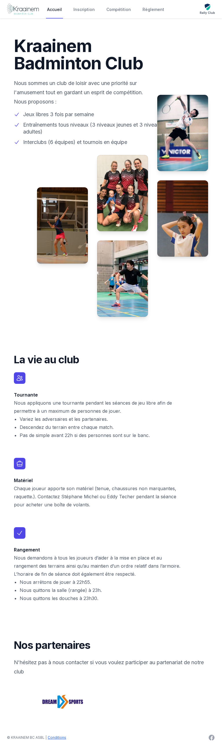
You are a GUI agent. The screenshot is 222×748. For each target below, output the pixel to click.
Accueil (54, 9)
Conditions (57, 737)
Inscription (84, 9)
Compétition (118, 9)
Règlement (153, 9)
